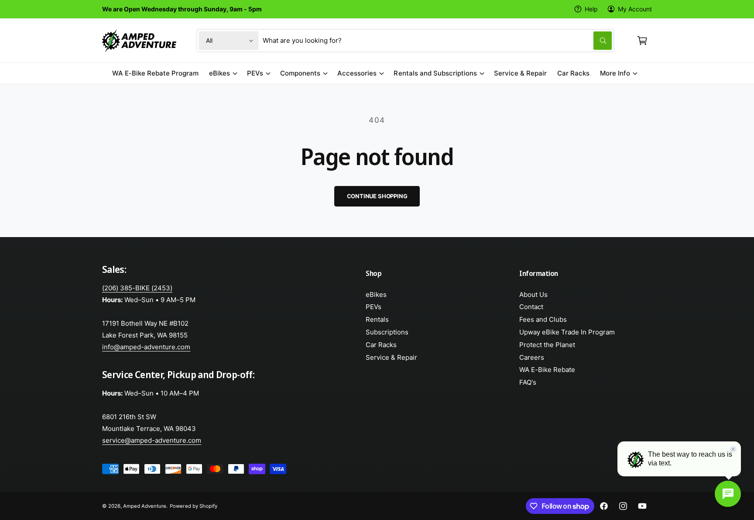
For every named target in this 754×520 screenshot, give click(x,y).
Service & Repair (391, 357)
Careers (531, 357)
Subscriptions (387, 332)
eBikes (219, 73)
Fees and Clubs (543, 319)
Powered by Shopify (193, 506)
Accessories (357, 73)
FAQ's (527, 382)
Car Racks (381, 345)
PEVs (255, 73)
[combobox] (437, 40)
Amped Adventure (144, 506)
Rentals (377, 319)
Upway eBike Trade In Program (567, 332)
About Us (533, 294)
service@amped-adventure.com (151, 440)
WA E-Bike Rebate (547, 369)
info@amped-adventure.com (146, 347)
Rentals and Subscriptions (435, 73)
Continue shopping (377, 196)
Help (591, 9)
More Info (615, 73)
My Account (635, 9)
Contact (531, 307)
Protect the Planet (547, 345)
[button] (642, 40)
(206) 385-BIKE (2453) (137, 288)
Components (300, 73)
